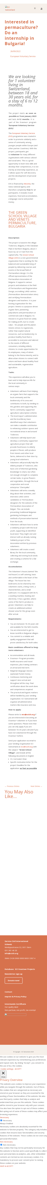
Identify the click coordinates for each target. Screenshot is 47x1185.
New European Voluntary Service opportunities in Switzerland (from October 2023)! (22, 819)
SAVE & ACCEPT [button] (6, 1166)
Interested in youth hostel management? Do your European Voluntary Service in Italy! (21, 859)
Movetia (27, 183)
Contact (8, 992)
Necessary (7, 1120)
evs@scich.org (27, 746)
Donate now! (13, 980)
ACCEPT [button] (18, 1069)
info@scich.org (11, 953)
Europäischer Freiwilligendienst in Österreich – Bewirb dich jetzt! (21, 899)
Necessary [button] (4, 1117)
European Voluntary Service (23, 56)
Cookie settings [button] (7, 1069)
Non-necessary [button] (6, 1141)
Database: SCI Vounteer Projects (20, 969)
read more (11, 838)
